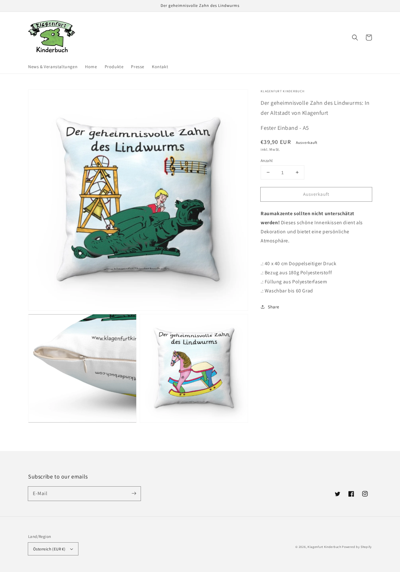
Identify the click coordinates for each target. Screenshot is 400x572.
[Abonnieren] (134, 493)
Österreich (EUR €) (49, 549)
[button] (355, 37)
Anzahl (266, 160)
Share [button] (273, 307)
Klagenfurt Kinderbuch (324, 547)
